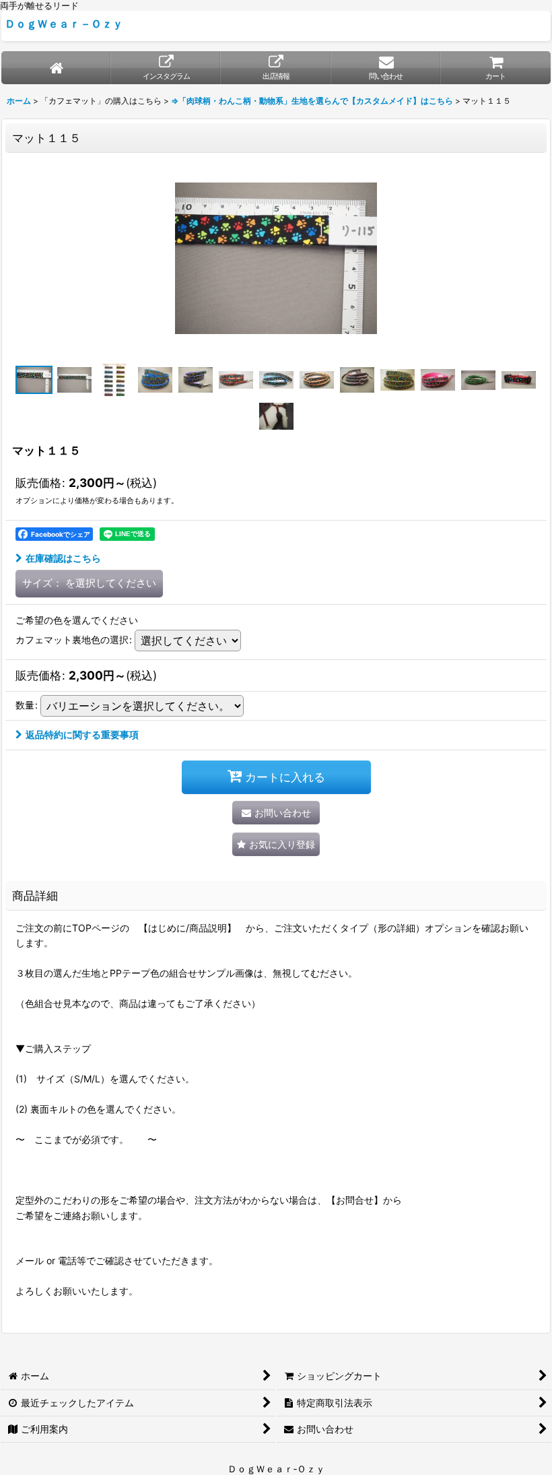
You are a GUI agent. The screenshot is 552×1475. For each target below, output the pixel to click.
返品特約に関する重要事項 (82, 734)
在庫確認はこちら (63, 558)
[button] (33, 380)
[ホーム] (56, 67)
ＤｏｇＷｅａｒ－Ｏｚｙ (64, 23)
